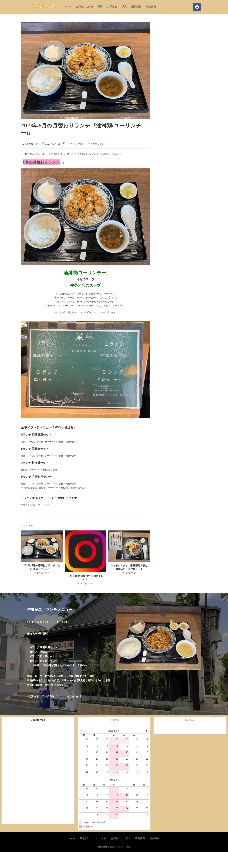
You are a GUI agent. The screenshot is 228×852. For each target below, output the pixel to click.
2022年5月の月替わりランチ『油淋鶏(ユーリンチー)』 (41, 567)
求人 (124, 6)
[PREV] (82, 731)
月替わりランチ (98, 143)
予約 (100, 6)
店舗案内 (151, 6)
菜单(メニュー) (84, 6)
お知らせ (82, 143)
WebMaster (31, 143)
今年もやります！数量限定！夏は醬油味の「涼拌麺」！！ (129, 567)
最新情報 (136, 6)
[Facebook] (197, 7)
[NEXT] (146, 731)
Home (68, 6)
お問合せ (112, 6)
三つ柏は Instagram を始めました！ (85, 577)
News (71, 143)
